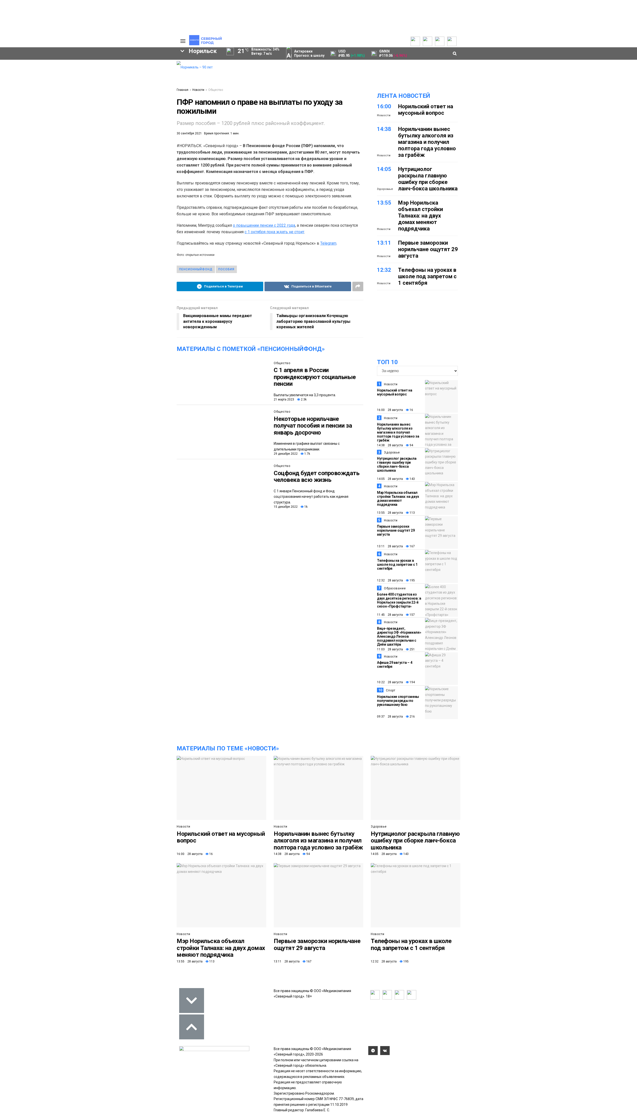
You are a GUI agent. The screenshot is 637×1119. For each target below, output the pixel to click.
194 (412, 682)
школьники (24, 113)
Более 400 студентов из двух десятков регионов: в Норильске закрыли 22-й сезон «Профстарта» (399, 600)
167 (412, 546)
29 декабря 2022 (286, 453)
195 (412, 580)
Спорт (390, 690)
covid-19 (119, 104)
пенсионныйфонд (195, 269)
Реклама (148, 69)
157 (412, 614)
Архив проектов (72, 79)
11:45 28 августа (390, 614)
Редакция (149, 64)
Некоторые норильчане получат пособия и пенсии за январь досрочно (313, 425)
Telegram (328, 243)
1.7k (307, 453)
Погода (147, 94)
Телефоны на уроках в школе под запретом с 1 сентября (427, 276)
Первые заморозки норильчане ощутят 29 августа (428, 249)
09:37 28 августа (390, 716)
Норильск (30, 104)
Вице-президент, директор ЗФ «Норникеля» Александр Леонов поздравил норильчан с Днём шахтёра (399, 636)
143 (412, 479)
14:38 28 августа (390, 445)
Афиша (23, 130)
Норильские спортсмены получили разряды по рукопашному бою (398, 701)
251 (412, 649)
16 (411, 410)
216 (412, 716)
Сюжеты (25, 74)
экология (61, 121)
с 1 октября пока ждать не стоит (274, 231)
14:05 (384, 169)
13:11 (384, 243)
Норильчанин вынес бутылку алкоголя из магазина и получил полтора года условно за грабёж (427, 142)
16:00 (384, 106)
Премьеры (108, 63)
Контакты (149, 74)
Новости (66, 84)
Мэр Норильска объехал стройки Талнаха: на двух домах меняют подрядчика (420, 216)
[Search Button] (165, 153)
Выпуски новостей (33, 69)
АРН (132, 113)
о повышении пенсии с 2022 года (264, 225)
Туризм (77, 130)
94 (411, 445)
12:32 (384, 270)
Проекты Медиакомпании (73, 71)
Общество (215, 90)
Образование (153, 121)
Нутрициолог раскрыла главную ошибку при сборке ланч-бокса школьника (428, 179)
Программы (28, 79)
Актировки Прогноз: (309, 53)
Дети (50, 130)
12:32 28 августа (390, 580)
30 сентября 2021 (189, 133)
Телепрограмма (31, 64)
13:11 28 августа (390, 546)
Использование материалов (153, 86)
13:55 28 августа (390, 512)
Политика (149, 79)
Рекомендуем (111, 68)
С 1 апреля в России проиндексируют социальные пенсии (315, 377)
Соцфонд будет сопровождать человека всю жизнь (317, 477)
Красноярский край (75, 104)
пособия (226, 269)
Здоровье (385, 189)
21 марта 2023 (284, 399)
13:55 (384, 203)
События (107, 73)
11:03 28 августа (390, 649)
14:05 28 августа (390, 479)
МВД (121, 121)
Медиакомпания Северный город (81, 113)
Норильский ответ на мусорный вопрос (425, 109)
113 (412, 512)
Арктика (93, 121)
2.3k (303, 399)
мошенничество (114, 130)
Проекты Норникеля (75, 64)
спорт (31, 121)
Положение (109, 78)
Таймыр (152, 104)
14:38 (384, 129)
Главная (182, 90)
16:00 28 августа (390, 410)
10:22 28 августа (390, 682)
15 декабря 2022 (286, 506)
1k (306, 506)
